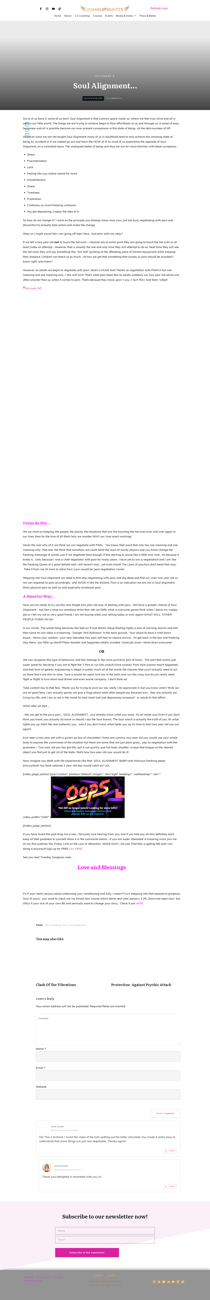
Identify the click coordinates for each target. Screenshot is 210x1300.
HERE (78, 848)
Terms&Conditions (33, 1281)
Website (41, 1086)
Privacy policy (44, 1277)
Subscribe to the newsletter (87, 1252)
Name (41, 1048)
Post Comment (166, 1113)
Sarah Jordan (57, 1126)
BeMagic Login (159, 8)
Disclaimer (29, 1277)
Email (41, 1068)
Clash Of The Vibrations (70, 965)
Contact (58, 1277)
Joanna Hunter (61, 1165)
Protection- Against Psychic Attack (145, 965)
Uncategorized (93, 98)
